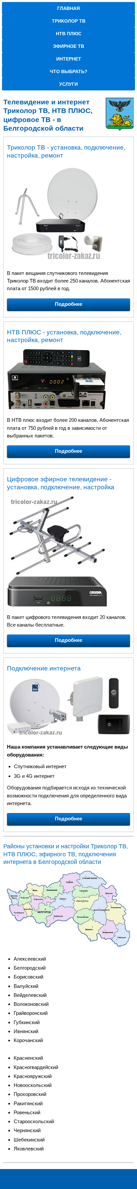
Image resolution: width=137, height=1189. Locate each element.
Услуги (68, 84)
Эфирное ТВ (68, 46)
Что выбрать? (68, 71)
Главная (68, 8)
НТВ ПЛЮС (68, 33)
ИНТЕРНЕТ (68, 58)
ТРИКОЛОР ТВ (68, 21)
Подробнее (68, 304)
